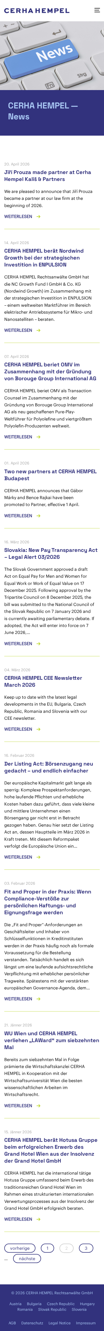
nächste (27, 1258)
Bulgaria (34, 1303)
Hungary (87, 1303)
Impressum (86, 1323)
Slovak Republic (52, 1309)
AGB (12, 1323)
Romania (25, 1309)
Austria (15, 1303)
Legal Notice (60, 1323)
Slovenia (79, 1309)
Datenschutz (32, 1323)
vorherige (20, 1248)
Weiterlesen (18, 216)
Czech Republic (61, 1303)
